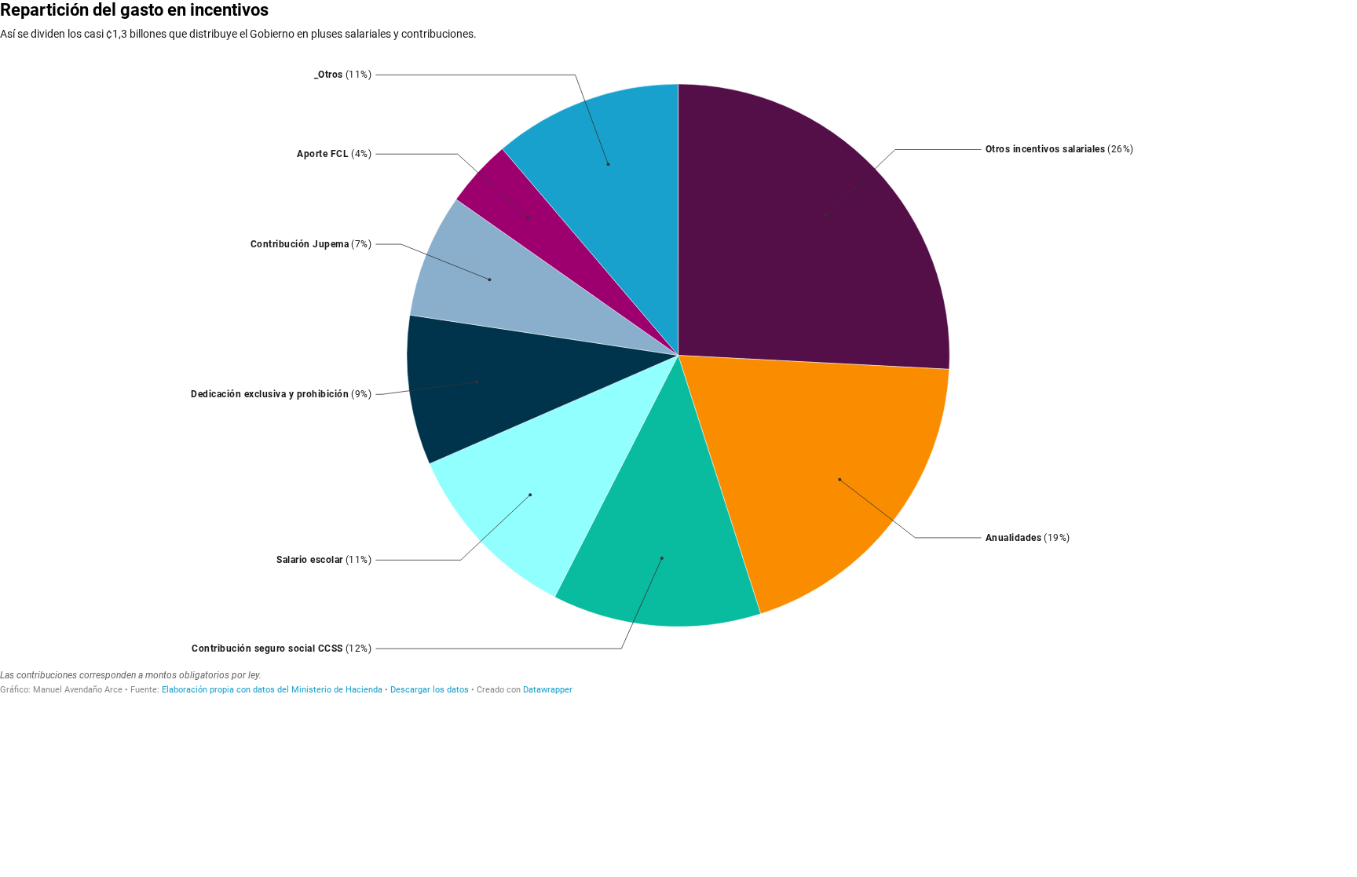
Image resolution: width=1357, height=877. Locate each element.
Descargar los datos (429, 690)
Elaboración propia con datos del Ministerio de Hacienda (272, 690)
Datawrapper (547, 690)
